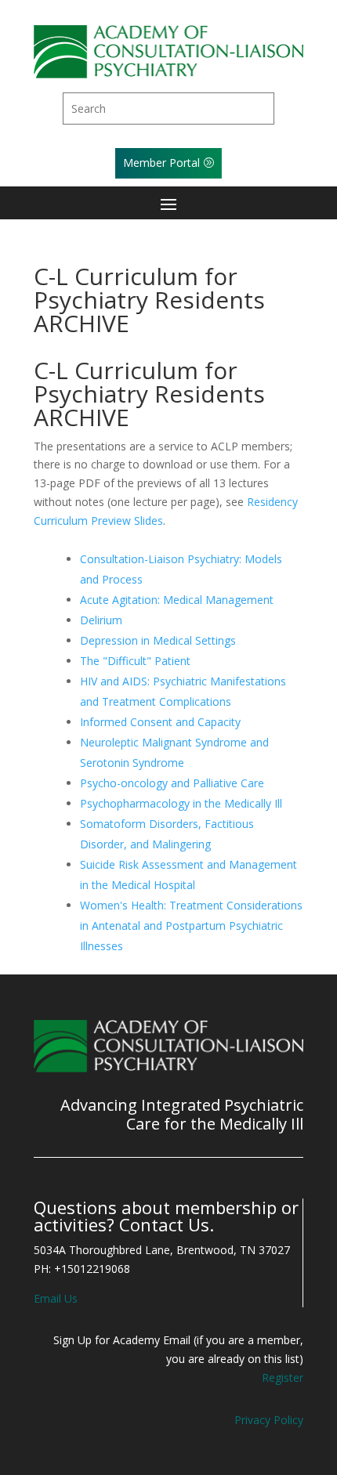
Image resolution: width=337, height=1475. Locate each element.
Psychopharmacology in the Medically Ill (181, 803)
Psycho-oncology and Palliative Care (172, 782)
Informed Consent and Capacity (160, 721)
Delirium (101, 620)
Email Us (56, 1298)
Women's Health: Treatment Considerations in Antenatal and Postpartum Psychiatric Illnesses (191, 925)
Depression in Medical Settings (158, 640)
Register (282, 1377)
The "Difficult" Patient (135, 660)
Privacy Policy (268, 1419)
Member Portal (161, 162)
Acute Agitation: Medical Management (177, 599)
